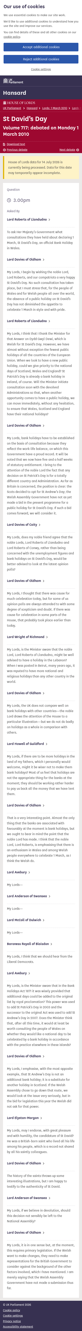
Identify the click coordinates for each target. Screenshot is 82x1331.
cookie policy (12, 37)
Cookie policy (11, 1310)
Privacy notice (12, 1321)
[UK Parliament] (13, 80)
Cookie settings (41, 69)
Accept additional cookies (41, 47)
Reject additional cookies (41, 59)
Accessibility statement (18, 1326)
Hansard (14, 92)
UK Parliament (12, 108)
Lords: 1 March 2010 (54, 108)
